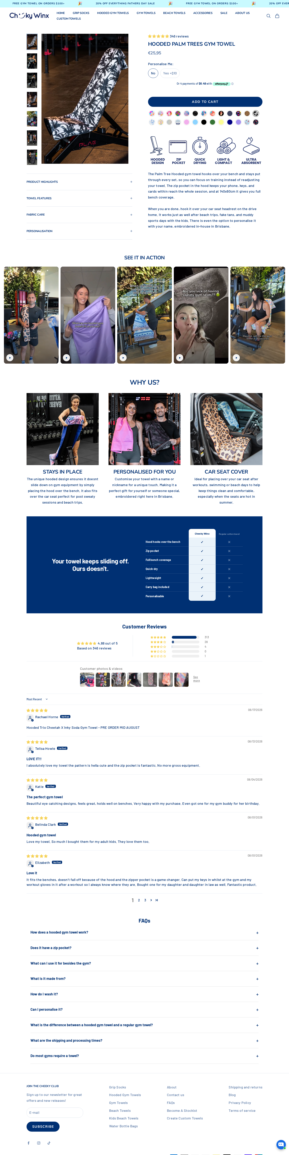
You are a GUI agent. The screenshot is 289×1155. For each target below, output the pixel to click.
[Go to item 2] (32, 61)
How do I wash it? (144, 994)
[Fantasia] (204, 114)
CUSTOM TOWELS (69, 19)
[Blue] (195, 122)
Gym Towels (118, 1102)
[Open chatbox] (281, 1147)
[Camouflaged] (195, 114)
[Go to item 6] (32, 138)
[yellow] (221, 122)
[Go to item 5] (32, 119)
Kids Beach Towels (124, 1118)
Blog (232, 1095)
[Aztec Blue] (230, 114)
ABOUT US (242, 13)
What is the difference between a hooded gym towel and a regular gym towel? (144, 1025)
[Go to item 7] (32, 157)
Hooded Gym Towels (125, 1095)
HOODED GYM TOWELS (113, 13)
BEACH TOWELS (174, 13)
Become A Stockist (182, 1110)
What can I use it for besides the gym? (144, 963)
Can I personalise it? (144, 1009)
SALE (223, 13)
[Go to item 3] (32, 80)
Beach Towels (120, 1110)
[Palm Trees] (256, 114)
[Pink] (187, 122)
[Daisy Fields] (169, 114)
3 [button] (145, 900)
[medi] (152, 122)
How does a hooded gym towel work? (144, 932)
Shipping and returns (245, 1087)
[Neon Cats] (238, 114)
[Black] (204, 122)
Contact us (175, 1095)
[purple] (238, 122)
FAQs (171, 1102)
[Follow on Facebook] (28, 1143)
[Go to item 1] (32, 42)
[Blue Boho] (178, 122)
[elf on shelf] (256, 122)
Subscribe (43, 1126)
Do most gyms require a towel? (144, 1056)
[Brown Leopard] (247, 114)
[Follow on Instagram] (39, 1143)
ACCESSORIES (203, 13)
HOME (61, 13)
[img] (37, 710)
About (172, 1087)
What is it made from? (144, 978)
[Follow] (212, 114)
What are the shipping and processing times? (144, 1040)
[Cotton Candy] (152, 114)
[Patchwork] (161, 114)
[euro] (161, 122)
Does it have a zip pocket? (144, 948)
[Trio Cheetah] (178, 114)
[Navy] (230, 122)
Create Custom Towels (185, 1118)
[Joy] (187, 114)
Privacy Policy (240, 1102)
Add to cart (205, 102)
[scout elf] (247, 122)
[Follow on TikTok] (49, 1143)
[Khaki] (212, 122)
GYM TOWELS (146, 13)
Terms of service (242, 1110)
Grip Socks (117, 1087)
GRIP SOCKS (81, 13)
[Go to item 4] (32, 99)
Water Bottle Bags (123, 1126)
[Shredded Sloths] (221, 114)
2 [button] (139, 900)
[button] (159, 36)
